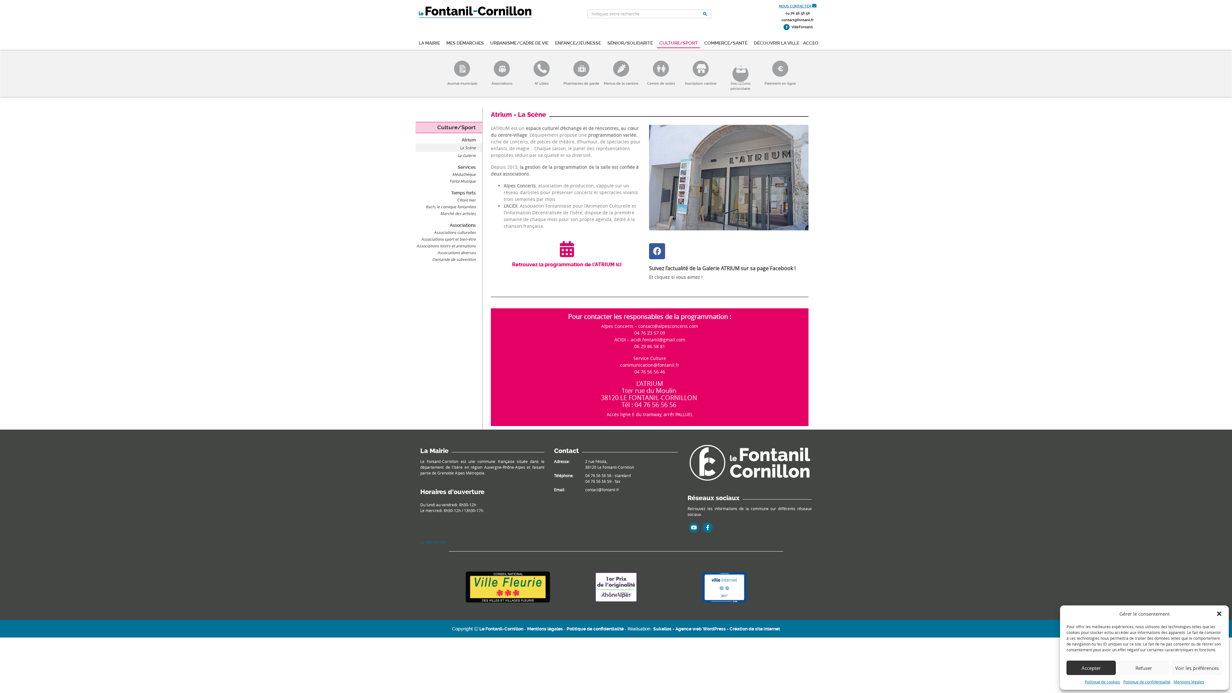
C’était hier (466, 199)
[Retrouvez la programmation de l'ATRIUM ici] (567, 249)
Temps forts (463, 192)
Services (467, 167)
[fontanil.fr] (750, 462)
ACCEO (810, 42)
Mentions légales (1189, 681)
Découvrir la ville (776, 42)
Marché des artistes (458, 213)
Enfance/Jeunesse (578, 42)
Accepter (1091, 668)
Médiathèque (464, 174)
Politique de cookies (1102, 681)
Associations (463, 225)
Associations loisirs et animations (446, 245)
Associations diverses (456, 252)
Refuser (1143, 668)
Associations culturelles (455, 232)
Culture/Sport (678, 42)
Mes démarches (465, 42)
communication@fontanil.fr (649, 365)
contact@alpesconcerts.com (668, 326)
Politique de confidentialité (1146, 681)
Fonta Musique (462, 181)
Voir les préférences (1197, 668)
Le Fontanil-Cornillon (501, 628)
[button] (1219, 614)
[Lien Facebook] (707, 527)
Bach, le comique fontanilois (451, 206)
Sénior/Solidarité (630, 42)
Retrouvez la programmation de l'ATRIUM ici (566, 264)
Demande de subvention (454, 259)
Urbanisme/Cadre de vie (519, 42)
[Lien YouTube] (694, 527)
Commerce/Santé (726, 42)
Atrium (469, 139)
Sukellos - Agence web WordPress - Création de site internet (716, 628)
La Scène (468, 147)
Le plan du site (433, 541)
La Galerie (467, 155)
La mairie (429, 42)
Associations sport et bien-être (448, 239)
